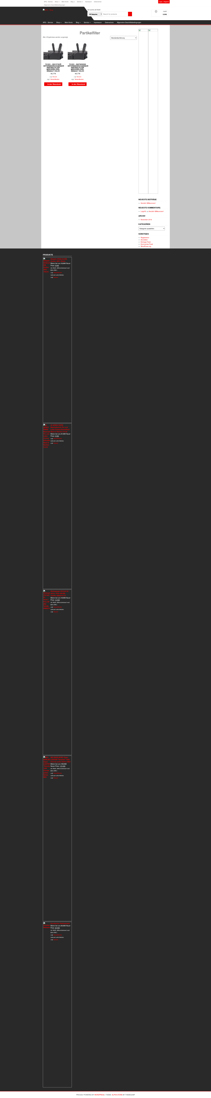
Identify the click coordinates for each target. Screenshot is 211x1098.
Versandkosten (54, 79)
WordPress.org (146, 246)
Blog (72, 2)
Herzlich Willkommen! (148, 203)
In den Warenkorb (54, 84)
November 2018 (146, 219)
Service (79, 2)
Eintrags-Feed (146, 242)
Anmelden (144, 240)
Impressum (88, 2)
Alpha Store (117, 1095)
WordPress (99, 1095)
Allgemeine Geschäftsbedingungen (54, 5)
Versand (54, 77)
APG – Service (48, 2)
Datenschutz (97, 2)
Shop (56, 2)
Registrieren (145, 237)
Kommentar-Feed (147, 244)
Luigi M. (143, 211)
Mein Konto (65, 2)
